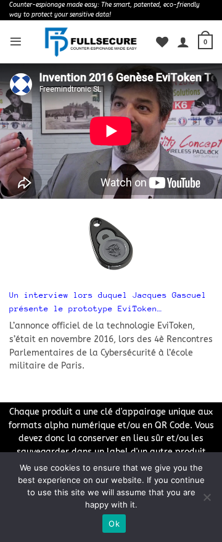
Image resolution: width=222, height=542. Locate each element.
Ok (114, 523)
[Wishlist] (162, 41)
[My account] (183, 41)
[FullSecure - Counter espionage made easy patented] (91, 41)
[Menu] (15, 41)
